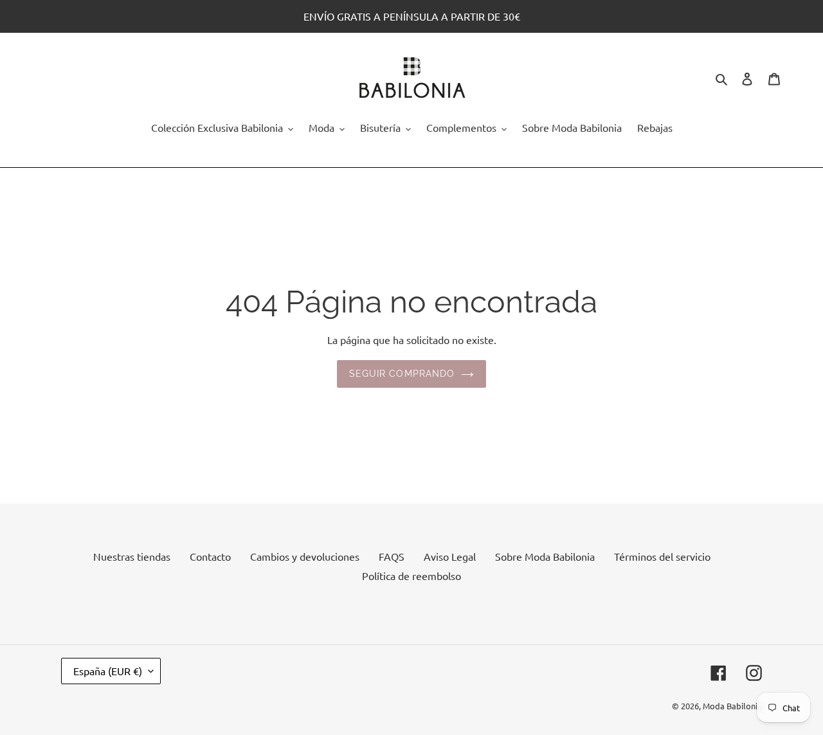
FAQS (391, 556)
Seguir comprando (402, 373)
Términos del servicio (662, 556)
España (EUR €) (107, 670)
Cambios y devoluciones (304, 556)
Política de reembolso (411, 575)
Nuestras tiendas (131, 556)
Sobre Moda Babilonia (545, 556)
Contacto (210, 556)
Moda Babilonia (732, 705)
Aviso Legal (450, 556)
